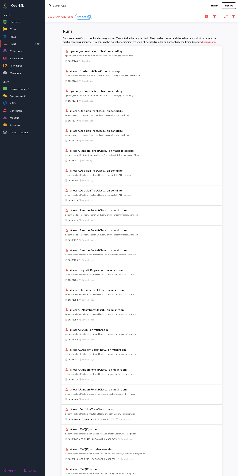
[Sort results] (225, 16)
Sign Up (229, 5)
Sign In (214, 5)
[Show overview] (207, 16)
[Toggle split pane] (214, 16)
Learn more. (209, 41)
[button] (83, 17)
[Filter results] (233, 16)
